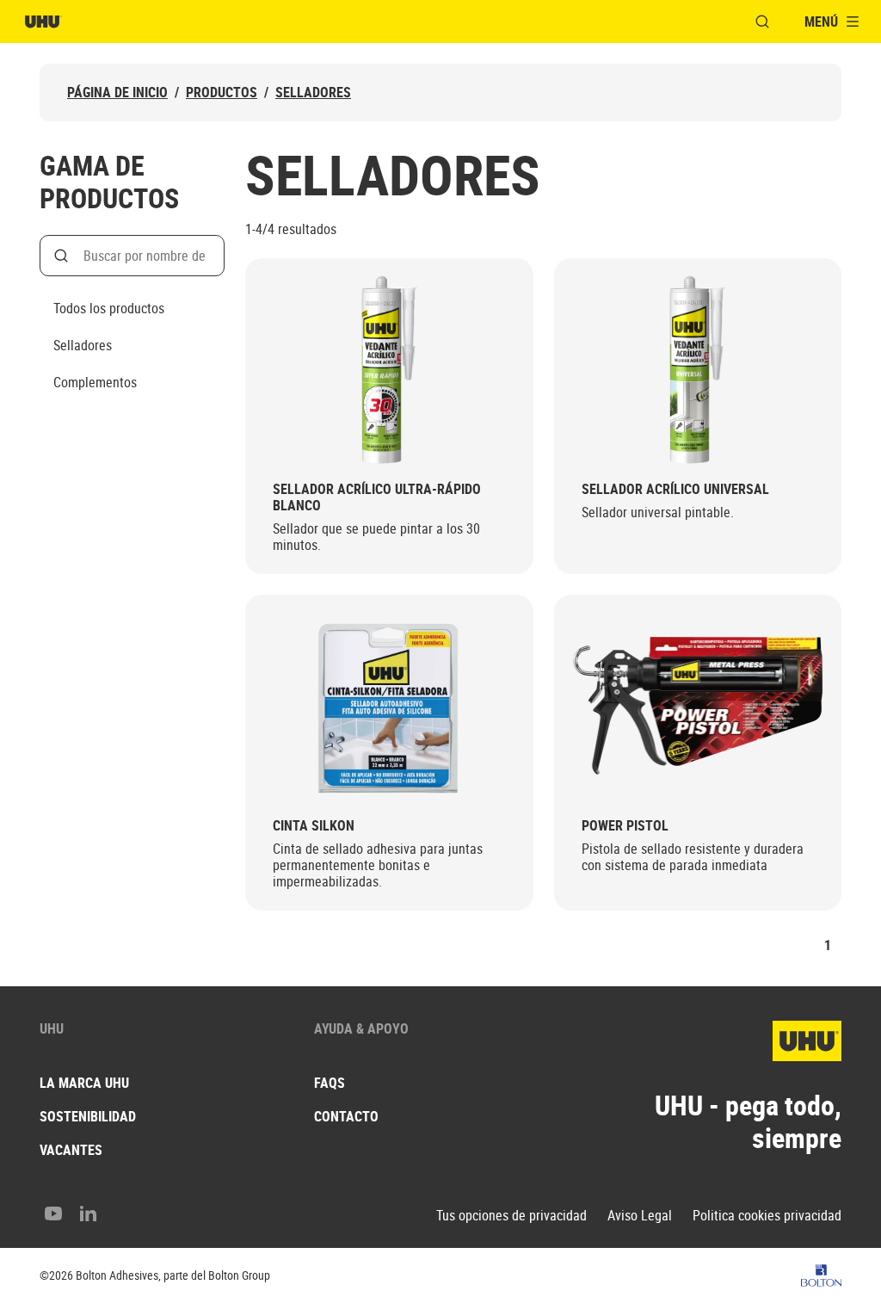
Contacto (346, 1116)
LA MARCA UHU (84, 1082)
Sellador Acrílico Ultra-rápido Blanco (377, 497)
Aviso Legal (639, 1215)
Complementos (95, 382)
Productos (221, 92)
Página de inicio (117, 92)
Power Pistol (625, 826)
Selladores (82, 345)
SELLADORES (313, 92)
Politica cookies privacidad (767, 1215)
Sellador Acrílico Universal (675, 489)
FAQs (329, 1082)
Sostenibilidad (88, 1116)
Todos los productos (108, 308)
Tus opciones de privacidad (511, 1215)
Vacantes (71, 1149)
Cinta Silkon (313, 826)
